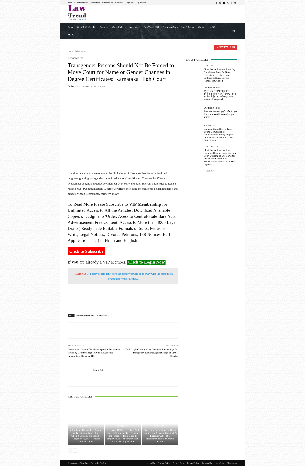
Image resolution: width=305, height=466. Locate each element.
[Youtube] (235, 3)
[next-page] (75, 451)
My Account (232, 463)
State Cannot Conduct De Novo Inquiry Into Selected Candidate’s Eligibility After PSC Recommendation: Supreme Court (160, 436)
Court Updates (211, 66)
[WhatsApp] (78, 96)
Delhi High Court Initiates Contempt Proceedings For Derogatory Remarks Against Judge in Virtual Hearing (152, 352)
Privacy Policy (164, 463)
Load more (210, 170)
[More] (107, 96)
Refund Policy (193, 463)
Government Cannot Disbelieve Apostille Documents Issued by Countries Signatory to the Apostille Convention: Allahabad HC (94, 352)
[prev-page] (70, 451)
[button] (233, 31)
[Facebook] (216, 3)
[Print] (93, 96)
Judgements (80, 51)
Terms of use (178, 463)
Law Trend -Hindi (212, 87)
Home (70, 51)
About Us (151, 463)
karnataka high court (85, 315)
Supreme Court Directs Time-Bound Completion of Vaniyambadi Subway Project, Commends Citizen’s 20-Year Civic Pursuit (218, 135)
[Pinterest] (100, 96)
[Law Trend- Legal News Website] (90, 12)
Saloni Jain (75, 86)
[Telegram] (224, 3)
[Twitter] (228, 3)
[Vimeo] (232, 3)
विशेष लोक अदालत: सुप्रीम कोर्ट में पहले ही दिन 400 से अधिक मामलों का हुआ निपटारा (220, 114)
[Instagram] (220, 3)
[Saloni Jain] (80, 375)
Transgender (102, 315)
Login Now (219, 463)
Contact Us (207, 463)
